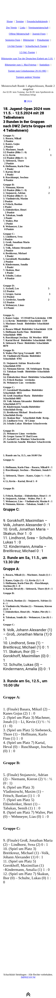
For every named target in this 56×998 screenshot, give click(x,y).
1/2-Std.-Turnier (27, 52)
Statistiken (44, 64)
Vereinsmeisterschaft (38, 27)
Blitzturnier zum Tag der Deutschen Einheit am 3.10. (27, 58)
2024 (29, 101)
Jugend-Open (39, 33)
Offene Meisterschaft (19, 33)
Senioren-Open (12, 40)
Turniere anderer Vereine (28, 77)
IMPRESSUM (28, 977)
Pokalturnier (43, 40)
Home (10, 21)
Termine (20, 21)
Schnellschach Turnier (36, 46)
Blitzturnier (28, 40)
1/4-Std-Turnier (14, 46)
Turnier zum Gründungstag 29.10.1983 (27, 71)
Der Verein (11, 27)
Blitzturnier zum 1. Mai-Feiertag (20, 64)
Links (22, 27)
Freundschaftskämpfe (37, 21)
